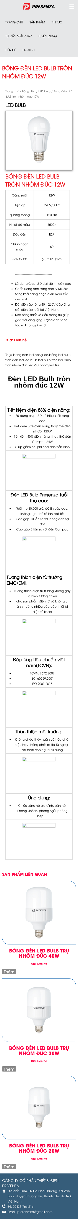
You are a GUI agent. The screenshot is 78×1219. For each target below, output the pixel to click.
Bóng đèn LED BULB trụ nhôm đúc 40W (39, 953)
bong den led (23, 354)
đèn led (18, 360)
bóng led (41, 354)
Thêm (9, 971)
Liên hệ (10, 50)
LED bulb (44, 91)
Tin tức (57, 22)
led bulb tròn (47, 360)
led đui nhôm (39, 365)
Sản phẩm (37, 22)
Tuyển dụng (47, 36)
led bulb (31, 360)
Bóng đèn (28, 91)
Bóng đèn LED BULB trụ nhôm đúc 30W (39, 1050)
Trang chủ (14, 22)
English (29, 50)
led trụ (54, 365)
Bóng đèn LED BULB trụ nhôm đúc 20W (39, 1148)
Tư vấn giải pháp (18, 36)
